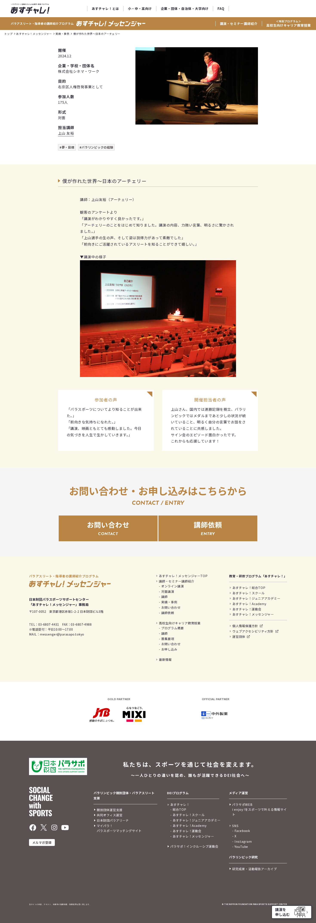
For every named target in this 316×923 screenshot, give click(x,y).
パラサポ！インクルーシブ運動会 (194, 846)
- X (234, 836)
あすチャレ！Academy (249, 603)
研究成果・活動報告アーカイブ (254, 869)
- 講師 (163, 596)
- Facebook (241, 830)
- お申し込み (168, 649)
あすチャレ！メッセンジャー (253, 614)
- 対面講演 (166, 591)
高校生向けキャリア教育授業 (288, 23)
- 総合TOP (178, 809)
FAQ (221, 8)
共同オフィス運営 (109, 815)
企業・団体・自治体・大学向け (185, 8)
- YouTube (240, 846)
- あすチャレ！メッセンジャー (192, 836)
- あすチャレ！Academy (188, 825)
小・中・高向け (140, 8)
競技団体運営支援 (109, 809)
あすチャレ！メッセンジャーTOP (183, 575)
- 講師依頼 (166, 612)
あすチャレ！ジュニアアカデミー (256, 598)
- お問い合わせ (169, 607)
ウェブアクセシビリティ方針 (253, 631)
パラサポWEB (242, 804)
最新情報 (165, 659)
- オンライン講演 (171, 586)
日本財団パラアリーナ (113, 820)
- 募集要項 (166, 638)
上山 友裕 (66, 133)
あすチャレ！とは (105, 8)
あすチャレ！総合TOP (248, 587)
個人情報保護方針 (245, 625)
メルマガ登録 (42, 842)
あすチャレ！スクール (248, 593)
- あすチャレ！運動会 (185, 831)
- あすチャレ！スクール (187, 814)
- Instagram (242, 841)
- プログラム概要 (171, 628)
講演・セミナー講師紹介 (239, 23)
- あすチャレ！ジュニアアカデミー (195, 820)
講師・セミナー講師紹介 (176, 581)
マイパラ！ (105, 825)
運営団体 (238, 636)
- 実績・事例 (168, 602)
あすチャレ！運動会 (246, 609)
